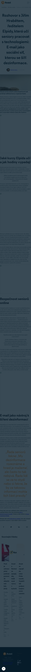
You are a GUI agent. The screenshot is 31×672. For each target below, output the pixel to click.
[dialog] (15, 336)
